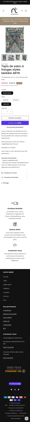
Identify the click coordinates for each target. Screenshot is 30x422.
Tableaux (6, 288)
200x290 (6, 104)
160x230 (16, 100)
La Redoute (7, 310)
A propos (6, 292)
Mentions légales (16, 418)
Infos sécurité (8, 358)
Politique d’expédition (11, 413)
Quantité (4, 108)
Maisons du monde (10, 314)
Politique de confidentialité (16, 408)
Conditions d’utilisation (15, 410)
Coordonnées (22, 413)
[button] (3, 11)
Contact (6, 296)
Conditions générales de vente (15, 416)
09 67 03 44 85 (8, 347)
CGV (4, 300)
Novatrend (17, 403)
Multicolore (7, 93)
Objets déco (7, 284)
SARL (6, 405)
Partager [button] (6, 183)
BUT (4, 328)
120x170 (6, 100)
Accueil (5, 277)
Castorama (7, 325)
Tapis (5, 281)
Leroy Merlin (7, 318)
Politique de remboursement (17, 405)
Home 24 (6, 321)
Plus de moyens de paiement (15, 127)
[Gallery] (15, 44)
